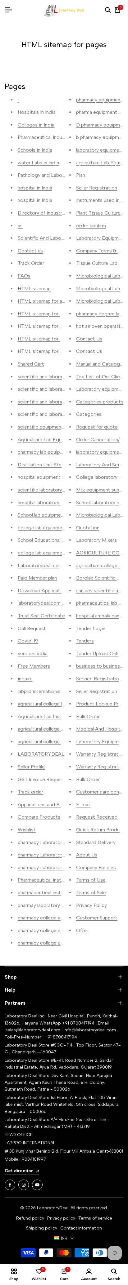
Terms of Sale (91, 893)
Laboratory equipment (101, 389)
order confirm (91, 226)
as (20, 226)
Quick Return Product (100, 830)
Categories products (99, 402)
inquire (25, 679)
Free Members (34, 666)
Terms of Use (91, 880)
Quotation (87, 528)
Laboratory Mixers (96, 540)
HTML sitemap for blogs (45, 326)
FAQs (24, 276)
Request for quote (97, 427)
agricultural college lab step (48, 704)
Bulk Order (88, 716)
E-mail (83, 804)
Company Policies (96, 867)
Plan (80, 175)
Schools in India (35, 150)
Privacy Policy (91, 905)
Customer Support (96, 918)
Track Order (31, 263)
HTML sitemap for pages (45, 351)
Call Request (32, 628)
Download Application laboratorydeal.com (64, 591)
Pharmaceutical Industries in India (55, 137)
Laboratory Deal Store (28, 1075)
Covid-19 (28, 641)
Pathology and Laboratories (49, 175)
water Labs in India (38, 163)
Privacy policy (61, 1218)
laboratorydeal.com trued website (55, 603)
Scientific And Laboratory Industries (58, 238)
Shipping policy (41, 1228)
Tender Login (90, 628)
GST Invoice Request (41, 779)
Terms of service (95, 1218)
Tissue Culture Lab (96, 263)
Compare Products (39, 817)
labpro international (39, 691)
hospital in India (35, 188)
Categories (89, 414)
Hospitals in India (37, 112)
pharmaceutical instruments (48, 893)
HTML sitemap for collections (51, 339)
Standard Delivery (96, 842)
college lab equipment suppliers (53, 553)
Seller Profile (31, 767)
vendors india (33, 653)
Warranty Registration (100, 754)
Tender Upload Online (100, 653)
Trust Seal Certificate (41, 616)
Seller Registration (96, 188)
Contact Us (89, 339)
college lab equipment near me (51, 528)
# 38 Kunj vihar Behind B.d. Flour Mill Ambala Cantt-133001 (64, 1151)
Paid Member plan (37, 578)
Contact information (81, 1228)
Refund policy (30, 1218)
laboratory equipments (101, 452)
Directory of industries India (49, 213)
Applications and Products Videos (56, 804)
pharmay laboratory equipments (53, 905)
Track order (30, 792)
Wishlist (27, 830)
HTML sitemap (34, 288)
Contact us (30, 251)
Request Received (96, 817)
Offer (82, 930)
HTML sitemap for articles (47, 301)
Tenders (85, 641)
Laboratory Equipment (101, 742)
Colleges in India (36, 125)
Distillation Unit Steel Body (48, 465)
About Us (86, 855)
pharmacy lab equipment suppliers (55, 452)
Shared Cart (31, 364)
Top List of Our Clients (101, 377)
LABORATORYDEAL (41, 754)
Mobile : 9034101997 (25, 1159)
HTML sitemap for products (49, 314)
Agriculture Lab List (40, 716)
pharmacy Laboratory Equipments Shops (62, 855)
